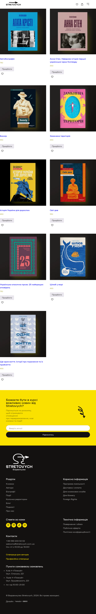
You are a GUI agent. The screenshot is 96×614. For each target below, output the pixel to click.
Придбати (7, 69)
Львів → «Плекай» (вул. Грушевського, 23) (17, 579)
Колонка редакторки (16, 499)
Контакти (11, 536)
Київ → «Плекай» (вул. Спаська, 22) (15, 572)
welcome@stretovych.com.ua (20, 544)
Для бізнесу (69, 495)
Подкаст (10, 507)
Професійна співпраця (17, 559)
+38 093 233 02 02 (15, 541)
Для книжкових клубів (74, 491)
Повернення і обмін (73, 524)
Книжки (10, 484)
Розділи (10, 479)
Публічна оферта (71, 528)
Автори (9, 487)
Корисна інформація (75, 479)
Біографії (10, 491)
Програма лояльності (74, 484)
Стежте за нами (15, 519)
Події (8, 495)
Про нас (10, 511)
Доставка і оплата (72, 487)
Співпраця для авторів (17, 554)
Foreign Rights (70, 499)
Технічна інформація (75, 519)
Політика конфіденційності (76, 532)
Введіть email (15, 428)
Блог (8, 503)
